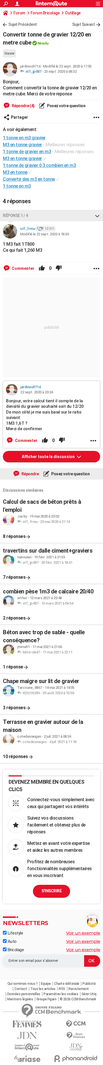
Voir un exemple (83, 933)
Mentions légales (20, 999)
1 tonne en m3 (17, 186)
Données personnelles (23, 994)
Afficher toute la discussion (49, 456)
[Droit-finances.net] (76, 1035)
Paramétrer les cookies (60, 994)
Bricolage (15, 949)
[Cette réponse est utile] (41, 268)
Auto (12, 941)
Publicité (89, 984)
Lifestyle (15, 933)
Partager (19, 117)
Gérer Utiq (89, 994)
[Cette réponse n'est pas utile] (58, 268)
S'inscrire (51, 891)
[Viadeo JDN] (76, 1047)
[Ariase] (27, 1059)
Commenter (22, 268)
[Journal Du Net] (27, 1035)
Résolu (43, 43)
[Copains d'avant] (27, 1047)
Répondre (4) (23, 105)
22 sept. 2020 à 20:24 (36, 392)
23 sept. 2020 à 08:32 (60, 71)
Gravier (9, 53)
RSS (62, 989)
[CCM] (76, 1024)
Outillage (73, 13)
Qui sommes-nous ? (22, 984)
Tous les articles (43, 989)
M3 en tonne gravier (22, 158)
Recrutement (78, 989)
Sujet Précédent (22, 24)
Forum (19, 13)
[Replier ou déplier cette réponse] (97, 215)
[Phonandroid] (76, 1058)
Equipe (46, 984)
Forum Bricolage (45, 13)
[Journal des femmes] (27, 1024)
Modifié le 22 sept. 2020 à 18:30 (44, 234)
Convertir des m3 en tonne (29, 179)
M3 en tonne (15, 172)
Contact (20, 989)
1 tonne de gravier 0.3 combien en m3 (39, 165)
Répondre (30, 474)
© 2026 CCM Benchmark (78, 999)
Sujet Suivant (83, 24)
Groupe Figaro (46, 999)
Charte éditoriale (66, 984)
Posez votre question (66, 105)
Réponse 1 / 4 (15, 215)
